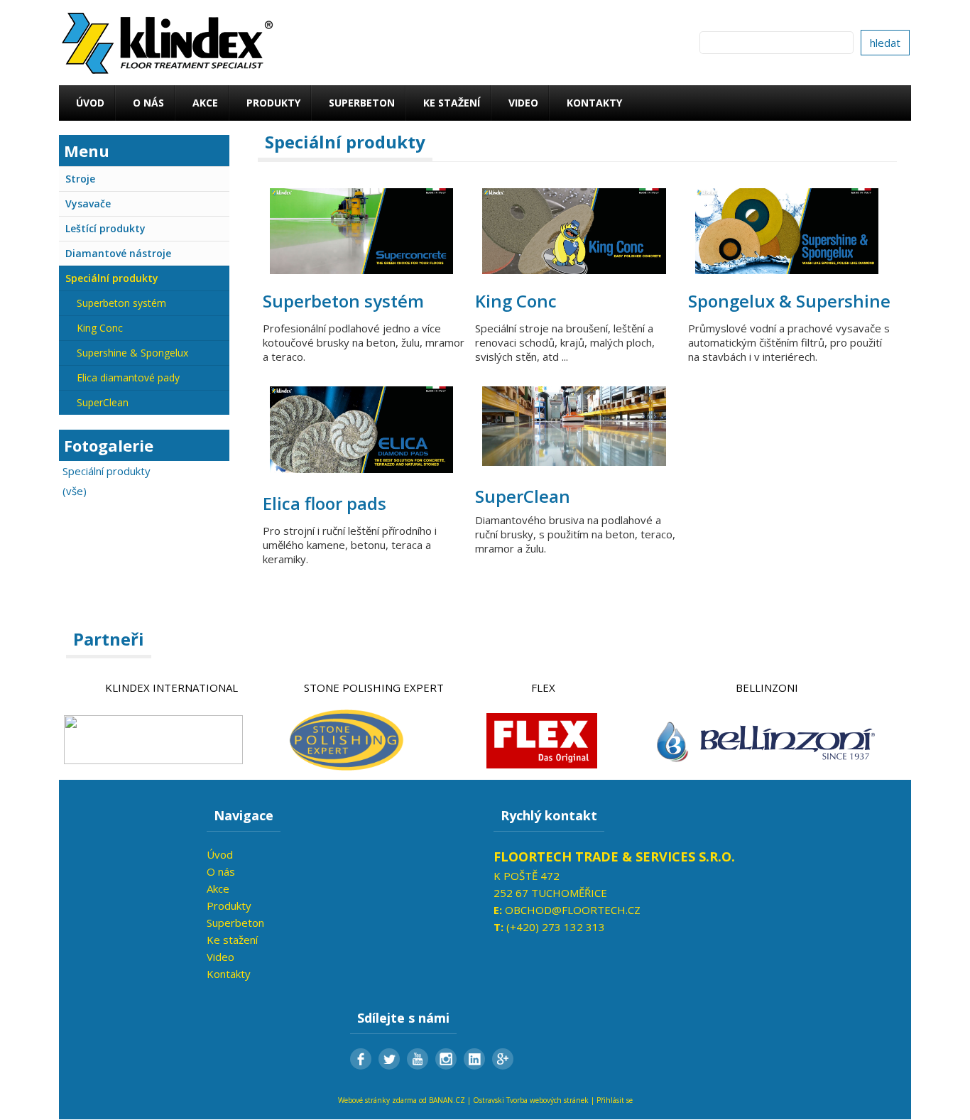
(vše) (74, 491)
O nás (148, 102)
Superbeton (362, 102)
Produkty (273, 102)
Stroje (80, 178)
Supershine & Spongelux (132, 352)
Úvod (90, 102)
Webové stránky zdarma (377, 1100)
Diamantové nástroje (118, 253)
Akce (205, 102)
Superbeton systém (121, 303)
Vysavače (88, 203)
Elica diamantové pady (128, 377)
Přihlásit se (614, 1100)
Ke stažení (451, 102)
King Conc (100, 328)
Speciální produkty (111, 278)
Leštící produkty (105, 228)
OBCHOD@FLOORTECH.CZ (573, 910)
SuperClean (103, 402)
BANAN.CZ (447, 1100)
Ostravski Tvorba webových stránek (531, 1100)
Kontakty (594, 102)
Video (523, 102)
